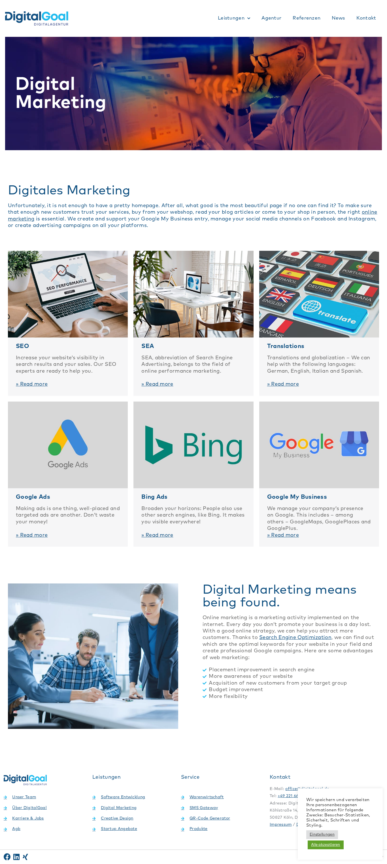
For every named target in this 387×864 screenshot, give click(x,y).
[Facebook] (7, 856)
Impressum (281, 825)
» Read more (32, 384)
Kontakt (366, 18)
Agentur (271, 18)
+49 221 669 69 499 (296, 796)
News (338, 18)
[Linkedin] (16, 856)
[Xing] (25, 856)
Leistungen (231, 18)
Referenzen (306, 18)
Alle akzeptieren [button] (325, 845)
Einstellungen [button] (322, 835)
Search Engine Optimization (295, 637)
